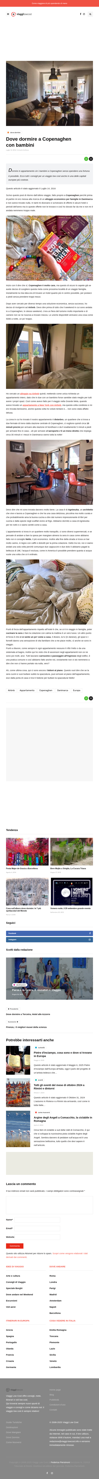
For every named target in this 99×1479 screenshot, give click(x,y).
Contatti (53, 1410)
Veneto (53, 1361)
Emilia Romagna (58, 1330)
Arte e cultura (13, 1276)
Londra (53, 1282)
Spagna (10, 1336)
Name (9, 1219)
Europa (76, 690)
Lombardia (55, 1367)
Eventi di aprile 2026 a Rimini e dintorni (36, 990)
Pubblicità (54, 1400)
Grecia (9, 1330)
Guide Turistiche (14, 1422)
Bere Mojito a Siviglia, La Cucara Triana (68, 868)
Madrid (53, 1294)
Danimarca (62, 690)
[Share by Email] (91, 159)
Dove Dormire (12, 1437)
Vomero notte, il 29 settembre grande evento (70, 908)
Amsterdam (55, 1301)
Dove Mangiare (13, 1432)
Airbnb (11, 690)
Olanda (9, 1348)
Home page (55, 1390)
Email (9, 1228)
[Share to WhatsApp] (86, 159)
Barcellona (55, 1313)
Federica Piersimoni (60, 1462)
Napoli (53, 1307)
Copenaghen (45, 690)
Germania (11, 1367)
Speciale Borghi (14, 1288)
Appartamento (27, 690)
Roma (53, 1276)
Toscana (54, 1336)
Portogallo (11, 1342)
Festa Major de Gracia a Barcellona (22, 868)
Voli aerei (11, 1307)
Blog (52, 1395)
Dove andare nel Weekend (19, 1294)
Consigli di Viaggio (16, 1282)
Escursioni (11, 1301)
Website (10, 1237)
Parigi (53, 1288)
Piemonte (54, 1342)
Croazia (10, 1361)
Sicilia (53, 1355)
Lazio (52, 1348)
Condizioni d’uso (57, 1405)
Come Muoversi (13, 1442)
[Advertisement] (49, 38)
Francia (10, 1355)
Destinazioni (12, 1427)
